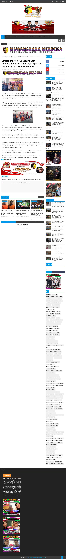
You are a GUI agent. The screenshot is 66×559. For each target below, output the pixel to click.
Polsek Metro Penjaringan (52, 423)
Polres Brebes (49, 355)
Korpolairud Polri (50, 317)
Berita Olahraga (58, 300)
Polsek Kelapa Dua (50, 417)
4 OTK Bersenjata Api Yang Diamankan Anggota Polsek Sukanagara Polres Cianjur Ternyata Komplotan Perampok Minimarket (37, 213)
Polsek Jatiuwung (50, 410)
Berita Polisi (7, 56)
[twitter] (10, 1)
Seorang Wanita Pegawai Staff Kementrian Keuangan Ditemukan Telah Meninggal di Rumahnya (55, 240)
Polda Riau (48, 345)
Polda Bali (55, 330)
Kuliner (58, 317)
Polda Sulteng (56, 345)
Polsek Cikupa (49, 400)
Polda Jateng (56, 334)
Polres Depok (49, 360)
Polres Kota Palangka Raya (52, 366)
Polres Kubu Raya (50, 370)
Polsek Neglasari (50, 427)
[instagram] (13, 1)
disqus (22, 222)
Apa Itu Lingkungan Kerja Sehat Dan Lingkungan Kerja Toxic (58, 132)
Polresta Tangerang (50, 391)
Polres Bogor (57, 353)
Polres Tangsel (59, 385)
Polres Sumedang (50, 385)
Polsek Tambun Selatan (51, 444)
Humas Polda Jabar (50, 311)
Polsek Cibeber (49, 398)
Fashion (48, 309)
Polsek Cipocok (49, 402)
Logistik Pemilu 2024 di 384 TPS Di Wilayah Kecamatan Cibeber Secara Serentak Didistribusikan (55, 138)
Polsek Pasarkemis (50, 434)
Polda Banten (49, 332)
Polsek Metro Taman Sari (52, 425)
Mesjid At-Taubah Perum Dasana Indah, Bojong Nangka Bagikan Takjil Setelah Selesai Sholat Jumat (55, 146)
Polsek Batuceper (50, 396)
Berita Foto (49, 298)
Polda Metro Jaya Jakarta (52, 343)
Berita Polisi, (20, 69)
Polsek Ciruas (58, 404)
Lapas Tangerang (50, 322)
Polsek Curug (49, 408)
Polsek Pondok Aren (51, 438)
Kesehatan (57, 313)
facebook (37, 222)
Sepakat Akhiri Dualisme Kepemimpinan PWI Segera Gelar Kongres (58, 118)
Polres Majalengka (50, 372)
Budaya (47, 307)
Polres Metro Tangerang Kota (53, 349)
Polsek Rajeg (60, 438)
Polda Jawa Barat (50, 336)
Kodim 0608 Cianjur (50, 315)
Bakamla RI (54, 294)
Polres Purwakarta (50, 383)
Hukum (52, 309)
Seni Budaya (58, 457)
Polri (40, 37)
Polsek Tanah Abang (50, 446)
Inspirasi (58, 311)
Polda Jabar (56, 332)
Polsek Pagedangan (50, 429)
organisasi (48, 326)
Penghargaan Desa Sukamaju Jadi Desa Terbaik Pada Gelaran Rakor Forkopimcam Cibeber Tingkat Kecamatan (54, 90)
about (57, 1)
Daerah (22, 37)
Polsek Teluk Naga (50, 451)
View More (42, 197)
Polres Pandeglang (50, 381)
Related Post (5, 197)
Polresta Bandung (50, 387)
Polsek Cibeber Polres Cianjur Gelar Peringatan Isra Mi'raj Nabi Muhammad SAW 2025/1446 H (22, 212)
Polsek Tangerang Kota (51, 448)
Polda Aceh (48, 330)
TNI (44, 37)
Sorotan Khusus (50, 461)
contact (62, 1)
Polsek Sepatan (49, 442)
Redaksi (53, 37)
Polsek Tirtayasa (50, 453)
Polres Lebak (59, 370)
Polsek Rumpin (49, 440)
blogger (8, 222)
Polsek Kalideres (50, 415)
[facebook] (8, 1)
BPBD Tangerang (56, 305)
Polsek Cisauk (49, 406)
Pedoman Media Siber (41, 557)
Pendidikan (28, 37)
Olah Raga (54, 324)
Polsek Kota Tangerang (51, 419)
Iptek (47, 313)
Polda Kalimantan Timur (51, 341)
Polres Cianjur (58, 355)
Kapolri (52, 313)
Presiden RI (59, 455)
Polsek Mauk (49, 421)
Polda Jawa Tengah (50, 339)
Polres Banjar (49, 353)
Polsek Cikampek (58, 398)
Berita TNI (48, 305)
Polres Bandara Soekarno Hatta (53, 351)
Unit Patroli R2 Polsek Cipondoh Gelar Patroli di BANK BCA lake (58, 234)
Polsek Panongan (60, 432)
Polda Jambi (49, 334)
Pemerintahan (8, 37)
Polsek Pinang (49, 436)
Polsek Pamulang (50, 432)
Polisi (62, 345)
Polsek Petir (59, 434)
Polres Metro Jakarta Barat (52, 377)
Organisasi (35, 37)
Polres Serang (60, 383)
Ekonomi (58, 307)
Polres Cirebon (57, 358)
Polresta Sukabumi (50, 389)
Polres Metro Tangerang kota (53, 379)
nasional (48, 324)
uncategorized (60, 463)
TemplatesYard (30, 557)
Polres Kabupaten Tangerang (52, 362)
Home (52, 1)
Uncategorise (52, 463)
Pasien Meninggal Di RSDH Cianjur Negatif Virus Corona (58, 222)
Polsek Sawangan (59, 440)
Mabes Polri (58, 322)
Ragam (48, 37)
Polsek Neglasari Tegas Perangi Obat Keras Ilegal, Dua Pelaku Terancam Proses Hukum (8, 212)
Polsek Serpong (58, 442)
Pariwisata (55, 326)
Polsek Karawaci (59, 415)
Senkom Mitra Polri (50, 459)
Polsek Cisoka (57, 406)
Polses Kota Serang (50, 455)
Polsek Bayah (59, 396)
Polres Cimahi (49, 358)
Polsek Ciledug (57, 400)
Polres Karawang (50, 364)
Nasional (16, 37)
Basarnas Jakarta (50, 296)
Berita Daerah (59, 296)
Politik (48, 347)
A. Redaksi (48, 294)
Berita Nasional (49, 300)
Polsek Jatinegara (58, 408)
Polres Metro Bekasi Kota (52, 374)
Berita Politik (57, 303)
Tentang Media (58, 461)
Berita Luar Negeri (57, 298)
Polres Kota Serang (50, 368)
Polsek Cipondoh (59, 402)
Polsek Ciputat (49, 404)
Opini (59, 324)
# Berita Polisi (7, 159)
